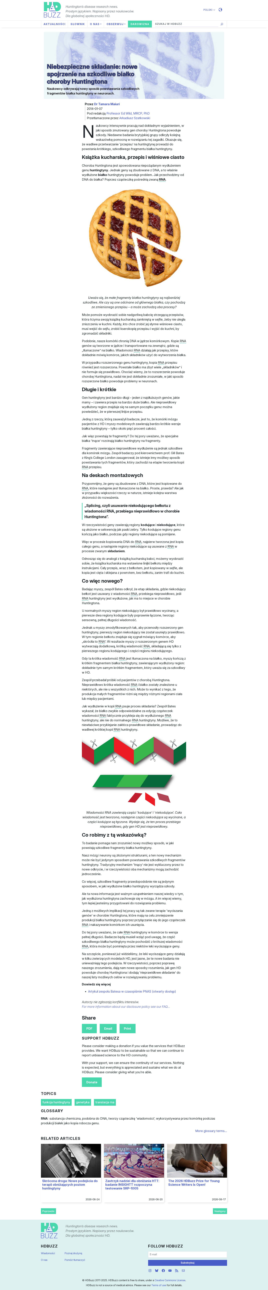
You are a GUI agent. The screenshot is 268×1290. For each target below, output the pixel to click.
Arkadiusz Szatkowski (134, 118)
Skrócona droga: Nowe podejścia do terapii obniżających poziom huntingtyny (70, 1184)
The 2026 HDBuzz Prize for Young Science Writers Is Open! (194, 1183)
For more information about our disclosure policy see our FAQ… (126, 1007)
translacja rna (104, 1102)
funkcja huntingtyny (56, 1102)
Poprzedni (48, 1211)
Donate (91, 1082)
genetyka (82, 1102)
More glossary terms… (211, 1131)
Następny (220, 1211)
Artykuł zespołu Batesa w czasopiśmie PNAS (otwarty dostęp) (132, 991)
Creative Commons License (170, 1280)
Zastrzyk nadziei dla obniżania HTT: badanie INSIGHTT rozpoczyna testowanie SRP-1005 (132, 1184)
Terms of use (158, 1285)
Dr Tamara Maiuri (107, 104)
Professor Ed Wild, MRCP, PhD (128, 113)
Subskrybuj (187, 1262)
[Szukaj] (222, 24)
